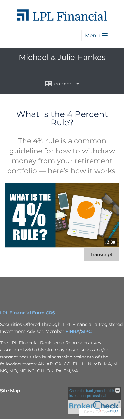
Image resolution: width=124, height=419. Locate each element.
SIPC (86, 331)
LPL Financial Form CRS (27, 313)
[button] (96, 35)
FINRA (72, 331)
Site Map (10, 390)
